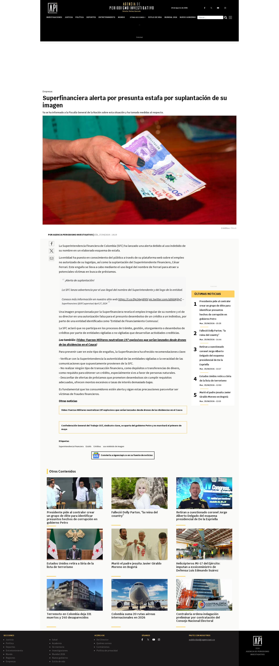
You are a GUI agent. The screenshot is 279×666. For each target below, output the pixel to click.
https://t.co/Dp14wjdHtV (133, 299)
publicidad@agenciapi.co (202, 639)
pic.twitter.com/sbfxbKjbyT (165, 299)
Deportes (10, 646)
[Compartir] (51, 244)
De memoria (58, 646)
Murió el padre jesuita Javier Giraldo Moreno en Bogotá (215, 397)
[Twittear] (51, 252)
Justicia (10, 639)
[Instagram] (160, 639)
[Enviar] (51, 258)
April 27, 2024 (100, 303)
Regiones (10, 657)
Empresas (47, 91)
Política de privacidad (107, 650)
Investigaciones (60, 650)
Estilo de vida (58, 661)
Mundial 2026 (58, 654)
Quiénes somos (104, 643)
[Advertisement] (139, 67)
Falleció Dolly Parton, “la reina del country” (213, 335)
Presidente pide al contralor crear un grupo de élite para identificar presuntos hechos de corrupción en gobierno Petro (215, 312)
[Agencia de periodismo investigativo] (75, 8)
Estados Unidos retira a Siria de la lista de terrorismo (215, 380)
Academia (57, 643)
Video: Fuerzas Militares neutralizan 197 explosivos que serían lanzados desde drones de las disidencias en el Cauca (121, 409)
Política (10, 643)
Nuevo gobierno (60, 657)
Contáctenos (102, 646)
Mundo (9, 654)
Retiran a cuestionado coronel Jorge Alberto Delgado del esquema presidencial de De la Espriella (212, 357)
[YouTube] (155, 639)
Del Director (102, 639)
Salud (54, 639)
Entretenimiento (14, 650)
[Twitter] (149, 639)
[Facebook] (144, 639)
